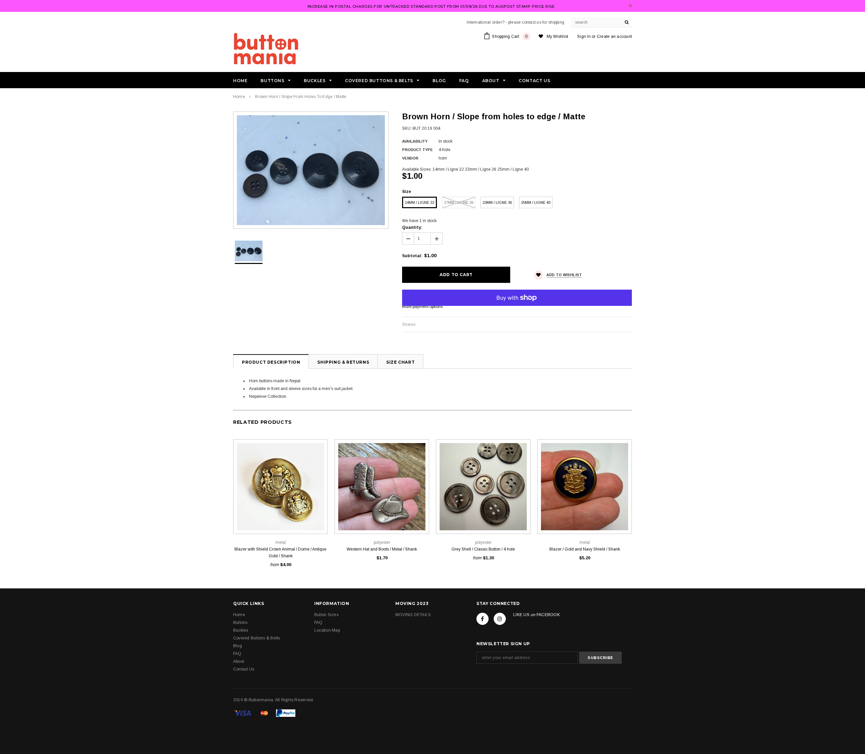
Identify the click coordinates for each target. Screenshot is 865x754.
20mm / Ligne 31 (280, 518)
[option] (311, 170)
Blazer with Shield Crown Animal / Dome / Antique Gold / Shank (280, 552)
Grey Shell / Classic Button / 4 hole (483, 549)
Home (239, 96)
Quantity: (412, 227)
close (630, 5)
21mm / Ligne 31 (498, 518)
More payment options (422, 306)
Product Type (417, 150)
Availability (414, 141)
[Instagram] (500, 619)
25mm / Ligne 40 (535, 202)
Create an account (614, 36)
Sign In (584, 36)
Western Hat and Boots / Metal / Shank (382, 549)
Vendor (410, 158)
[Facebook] (482, 619)
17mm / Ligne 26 (458, 202)
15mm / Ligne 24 (250, 518)
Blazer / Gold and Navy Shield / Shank (584, 549)
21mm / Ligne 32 (382, 518)
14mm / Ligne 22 (419, 202)
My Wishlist (557, 36)
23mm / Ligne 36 (497, 202)
